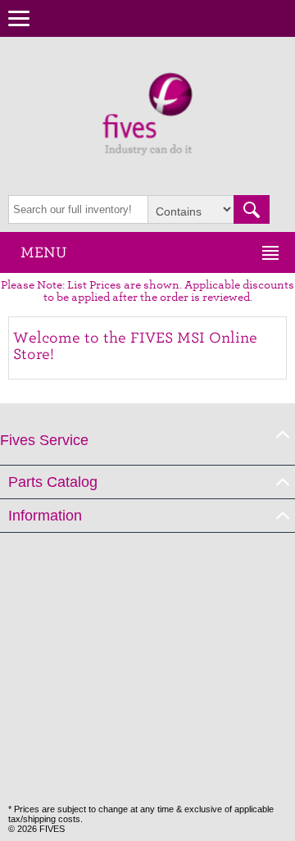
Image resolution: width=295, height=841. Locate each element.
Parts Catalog (53, 482)
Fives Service (44, 440)
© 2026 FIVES (36, 829)
